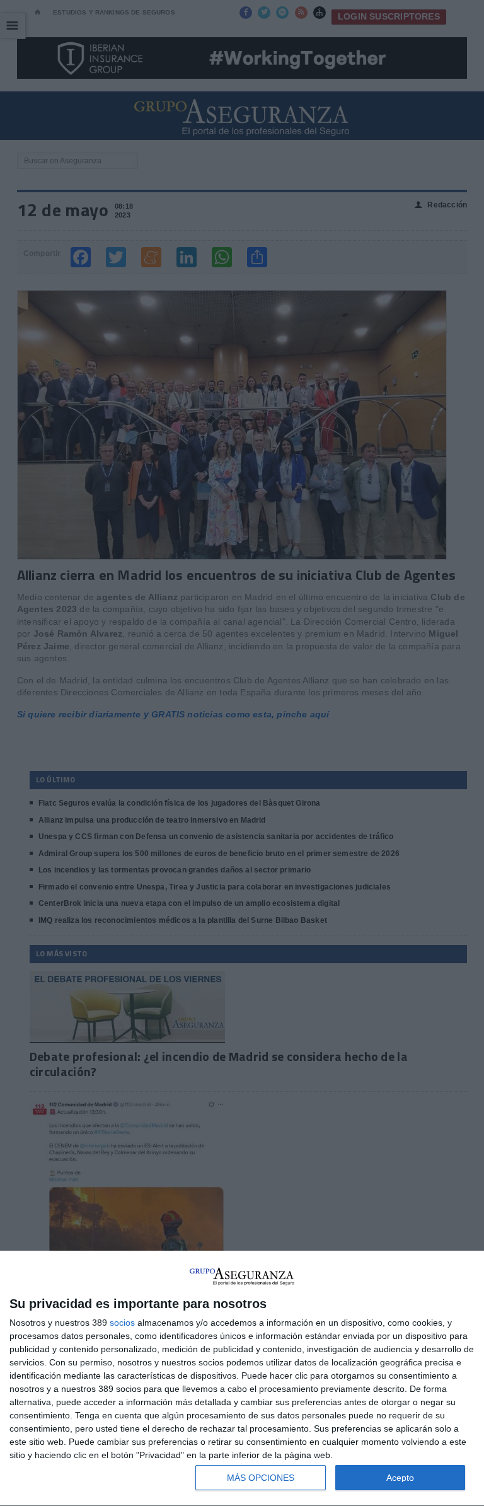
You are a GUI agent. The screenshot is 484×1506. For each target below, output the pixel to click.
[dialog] (242, 1378)
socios (122, 1322)
